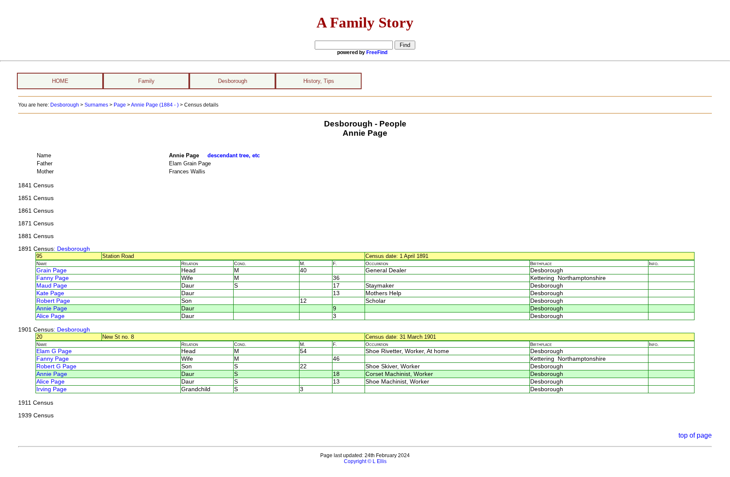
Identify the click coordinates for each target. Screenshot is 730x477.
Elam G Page (54, 351)
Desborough (232, 81)
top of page (695, 435)
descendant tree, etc (233, 155)
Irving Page (51, 389)
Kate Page (50, 293)
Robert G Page (56, 366)
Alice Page (50, 316)
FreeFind (376, 52)
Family (146, 81)
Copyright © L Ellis (365, 461)
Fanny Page (52, 278)
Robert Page (53, 301)
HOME (60, 81)
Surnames (96, 105)
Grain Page (51, 270)
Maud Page (51, 285)
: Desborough (72, 249)
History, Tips (318, 81)
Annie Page (51, 308)
